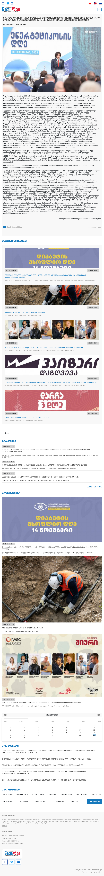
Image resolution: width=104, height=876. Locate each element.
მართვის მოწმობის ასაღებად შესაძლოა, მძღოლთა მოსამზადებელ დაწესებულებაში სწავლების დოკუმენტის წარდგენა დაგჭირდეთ (49, 751)
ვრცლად (4, 826)
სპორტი (24, 801)
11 (38, 730)
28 (80, 735)
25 (38, 735)
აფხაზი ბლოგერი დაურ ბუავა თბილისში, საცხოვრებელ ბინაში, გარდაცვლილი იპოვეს (44, 780)
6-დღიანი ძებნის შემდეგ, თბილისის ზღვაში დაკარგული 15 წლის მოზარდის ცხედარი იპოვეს (46, 759)
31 (24, 737)
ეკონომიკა (52, 794)
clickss (6, 433)
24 (24, 735)
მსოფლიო (41, 801)
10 (24, 730)
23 (10, 735)
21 (80, 732)
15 (94, 730)
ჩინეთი (75, 801)
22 (94, 732)
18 (38, 732)
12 (52, 730)
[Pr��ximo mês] (98, 715)
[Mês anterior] (5, 715)
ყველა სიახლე (94, 487)
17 (24, 732)
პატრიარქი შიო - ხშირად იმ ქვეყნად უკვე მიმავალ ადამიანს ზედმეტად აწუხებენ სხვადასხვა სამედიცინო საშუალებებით (46, 772)
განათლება (38, 794)
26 (52, 735)
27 (66, 735)
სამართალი (22, 794)
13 (66, 730)
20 (66, 732)
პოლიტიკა (7, 794)
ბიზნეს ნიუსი (94, 801)
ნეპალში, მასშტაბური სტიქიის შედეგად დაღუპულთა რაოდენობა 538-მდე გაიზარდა (42, 765)
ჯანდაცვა (7, 801)
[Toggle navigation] (100, 9)
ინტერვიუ (59, 801)
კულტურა (97, 794)
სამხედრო (66, 794)
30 (10, 737)
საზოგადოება (82, 794)
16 (10, 732)
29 (94, 735)
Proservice (97, 872)
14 (80, 730)
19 (52, 732)
